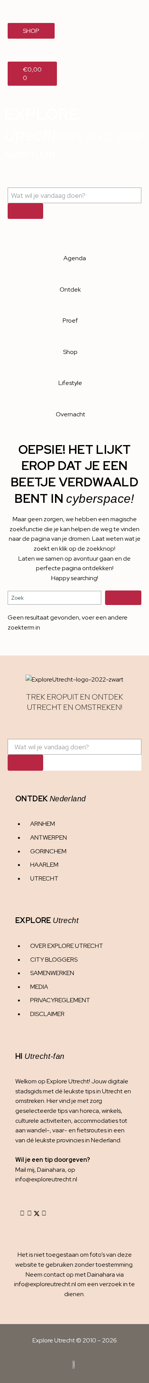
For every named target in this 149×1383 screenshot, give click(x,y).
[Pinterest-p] (44, 1213)
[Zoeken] (25, 211)
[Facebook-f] (29, 1213)
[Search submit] (123, 597)
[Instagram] (22, 1213)
